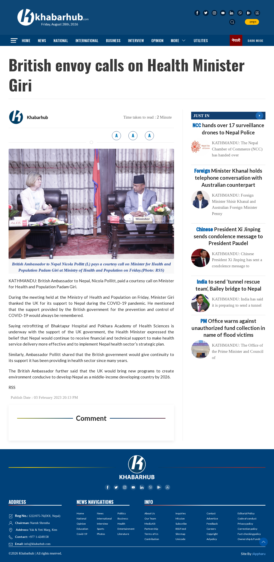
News (42, 40)
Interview (136, 40)
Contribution (151, 539)
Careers (211, 528)
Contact (211, 513)
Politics (122, 513)
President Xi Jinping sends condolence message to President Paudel (228, 236)
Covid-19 (82, 534)
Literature (123, 534)
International (87, 40)
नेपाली (236, 40)
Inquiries (181, 513)
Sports (100, 528)
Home (26, 40)
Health (121, 523)
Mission (180, 518)
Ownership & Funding (250, 539)
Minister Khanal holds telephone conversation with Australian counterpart (228, 178)
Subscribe (181, 523)
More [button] (175, 40)
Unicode (180, 539)
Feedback (212, 523)
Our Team (150, 518)
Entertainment (124, 528)
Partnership (151, 528)
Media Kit (149, 523)
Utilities (201, 40)
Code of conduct (247, 518)
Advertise (212, 518)
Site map (180, 534)
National (61, 40)
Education (82, 528)
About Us (149, 513)
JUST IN (201, 115)
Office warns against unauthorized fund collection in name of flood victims (228, 328)
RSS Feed (181, 528)
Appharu (259, 554)
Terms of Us (151, 534)
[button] (232, 22)
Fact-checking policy (249, 534)
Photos (101, 534)
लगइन (252, 22)
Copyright (212, 534)
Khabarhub (37, 117)
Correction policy (247, 528)
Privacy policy (245, 523)
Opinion (157, 40)
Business (113, 40)
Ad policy (212, 539)
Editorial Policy (246, 513)
